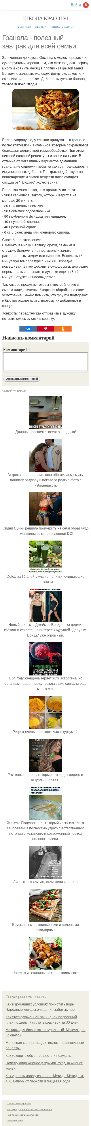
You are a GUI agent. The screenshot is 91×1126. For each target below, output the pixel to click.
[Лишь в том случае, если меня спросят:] (45, 876)
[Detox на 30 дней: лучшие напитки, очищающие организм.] (45, 571)
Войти (76, 4)
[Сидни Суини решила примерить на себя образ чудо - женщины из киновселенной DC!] (45, 522)
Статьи (41, 26)
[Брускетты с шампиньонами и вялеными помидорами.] (45, 919)
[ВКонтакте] (28, 329)
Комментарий (16, 349)
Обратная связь (15, 1120)
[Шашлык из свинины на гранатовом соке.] (45, 967)
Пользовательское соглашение (35, 1109)
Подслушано (62, 26)
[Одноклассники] (62, 329)
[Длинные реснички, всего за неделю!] (45, 426)
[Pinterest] (45, 329)
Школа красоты (45, 18)
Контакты (12, 1109)
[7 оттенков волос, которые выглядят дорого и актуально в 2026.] (45, 769)
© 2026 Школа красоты (19, 1103)
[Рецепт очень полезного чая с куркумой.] (45, 726)
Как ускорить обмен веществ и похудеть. (39, 1055)
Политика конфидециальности (23, 1114)
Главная (24, 26)
